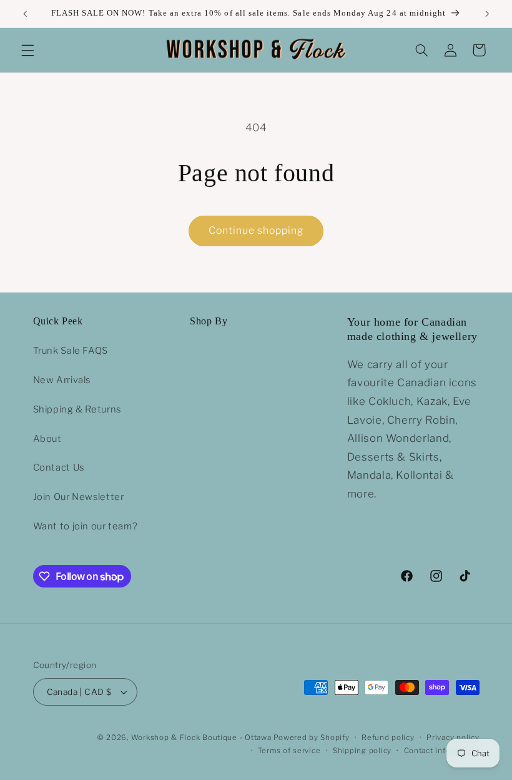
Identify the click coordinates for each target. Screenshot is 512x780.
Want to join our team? (85, 526)
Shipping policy (362, 750)
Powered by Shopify (311, 737)
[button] (27, 50)
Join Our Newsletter (78, 496)
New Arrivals (62, 380)
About (47, 438)
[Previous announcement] (25, 14)
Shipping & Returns (77, 409)
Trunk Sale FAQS (70, 350)
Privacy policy (452, 737)
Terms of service (289, 750)
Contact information (442, 750)
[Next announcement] (487, 14)
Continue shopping (256, 230)
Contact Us (58, 467)
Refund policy (388, 737)
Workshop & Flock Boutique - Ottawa (201, 737)
